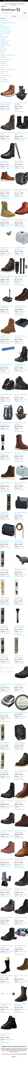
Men (2, 24)
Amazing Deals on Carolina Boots (8, 22)
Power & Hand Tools (5, 28)
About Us (3, 6)
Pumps (2, 73)
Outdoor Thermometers (6, 45)
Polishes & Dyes (4, 37)
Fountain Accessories (5, 33)
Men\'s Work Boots (5, 81)
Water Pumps (4, 49)
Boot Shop (3, 51)
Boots (2, 35)
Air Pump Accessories (5, 75)
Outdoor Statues (4, 43)
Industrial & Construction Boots (8, 55)
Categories (21, 748)
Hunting (2, 53)
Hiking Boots (3, 57)
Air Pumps (3, 77)
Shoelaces (3, 39)
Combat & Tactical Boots (6, 31)
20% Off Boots (4, 79)
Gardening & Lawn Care (6, 26)
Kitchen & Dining (4, 20)
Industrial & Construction (6, 59)
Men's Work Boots (23, 981)
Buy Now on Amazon (5, 110)
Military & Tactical (4, 61)
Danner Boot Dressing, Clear (21, 712)
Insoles (2, 67)
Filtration (2, 47)
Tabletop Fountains (5, 41)
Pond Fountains (4, 71)
